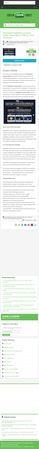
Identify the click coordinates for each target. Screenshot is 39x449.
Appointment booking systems (12, 351)
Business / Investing (14, 41)
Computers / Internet (26, 41)
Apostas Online (8, 347)
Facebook (25, 225)
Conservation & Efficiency (10, 376)
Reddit (35, 225)
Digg (32, 225)
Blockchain (7, 361)
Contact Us (3, 443)
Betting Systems (8, 354)
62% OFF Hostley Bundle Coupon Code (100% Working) (15, 424)
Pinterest (29, 225)
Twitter (22, 225)
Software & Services (22, 42)
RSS (34, 7)
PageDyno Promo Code (16, 218)
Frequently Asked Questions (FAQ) (9, 444)
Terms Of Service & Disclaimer (14, 443)
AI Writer (6, 343)
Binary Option (7, 358)
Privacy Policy (26, 443)
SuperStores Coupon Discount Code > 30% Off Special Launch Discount (19, 434)
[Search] (6, 25)
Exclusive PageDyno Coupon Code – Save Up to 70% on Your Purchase (18, 35)
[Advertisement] (19, 253)
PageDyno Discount (22, 217)
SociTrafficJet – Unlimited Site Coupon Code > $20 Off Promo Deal (18, 428)
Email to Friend (16, 225)
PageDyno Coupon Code (13, 65)
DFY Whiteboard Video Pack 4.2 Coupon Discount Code (15, 420)
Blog (31, 443)
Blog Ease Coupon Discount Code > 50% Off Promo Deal (16, 432)
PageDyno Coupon (11, 217)
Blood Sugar (7, 365)
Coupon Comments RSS (19, 225)
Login (2, 7)
